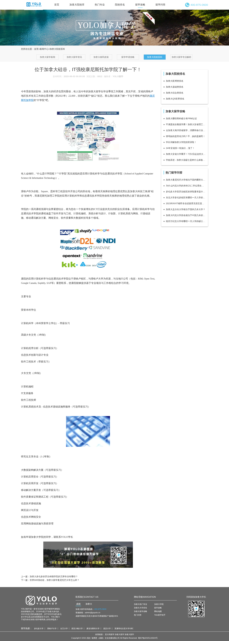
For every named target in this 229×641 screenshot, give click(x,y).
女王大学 (64, 628)
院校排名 (120, 4)
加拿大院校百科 (154, 57)
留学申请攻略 (127, 57)
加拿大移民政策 (101, 57)
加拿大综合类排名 (174, 93)
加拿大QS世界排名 (175, 98)
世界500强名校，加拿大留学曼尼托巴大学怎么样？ (54, 580)
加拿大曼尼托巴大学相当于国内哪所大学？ (186, 179)
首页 (56, 4)
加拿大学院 (159, 604)
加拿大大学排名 (140, 608)
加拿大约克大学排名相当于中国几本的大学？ (186, 215)
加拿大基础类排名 (174, 87)
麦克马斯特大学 (93, 628)
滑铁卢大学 (52, 628)
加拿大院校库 (76, 4)
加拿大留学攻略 (140, 611)
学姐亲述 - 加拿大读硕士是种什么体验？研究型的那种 (186, 160)
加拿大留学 (119, 634)
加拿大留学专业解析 (181, 57)
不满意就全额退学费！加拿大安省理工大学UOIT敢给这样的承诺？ (186, 124)
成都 (78, 604)
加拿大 (89, 604)
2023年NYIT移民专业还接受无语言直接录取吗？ (186, 203)
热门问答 (137, 615)
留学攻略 (140, 4)
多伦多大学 (38, 628)
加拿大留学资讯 (74, 57)
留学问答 (160, 4)
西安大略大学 (77, 628)
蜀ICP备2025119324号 (148, 638)
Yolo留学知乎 (159, 615)
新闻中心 (44, 49)
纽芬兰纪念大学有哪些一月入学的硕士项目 (186, 221)
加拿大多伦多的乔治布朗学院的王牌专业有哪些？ (54, 576)
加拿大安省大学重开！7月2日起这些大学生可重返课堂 (186, 154)
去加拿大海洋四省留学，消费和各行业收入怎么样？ (186, 130)
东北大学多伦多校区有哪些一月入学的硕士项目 (186, 197)
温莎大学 (107, 628)
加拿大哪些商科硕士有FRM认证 (181, 118)
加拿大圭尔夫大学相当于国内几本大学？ (185, 209)
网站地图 (158, 611)
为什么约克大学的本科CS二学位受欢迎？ (186, 185)
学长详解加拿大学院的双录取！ (181, 142)
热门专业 (100, 4)
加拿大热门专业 (140, 604)
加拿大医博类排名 (174, 81)
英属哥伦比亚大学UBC (124, 628)
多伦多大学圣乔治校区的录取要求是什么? (186, 191)
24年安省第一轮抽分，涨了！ (180, 148)
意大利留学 (109, 634)
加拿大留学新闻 (47, 57)
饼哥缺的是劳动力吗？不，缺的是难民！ (185, 136)
